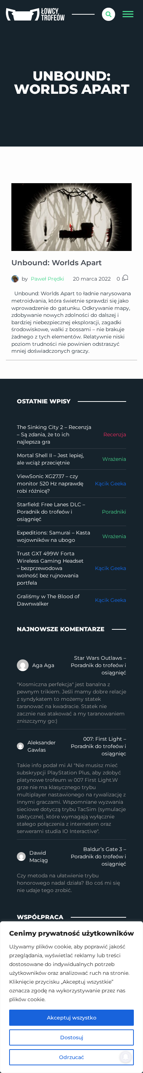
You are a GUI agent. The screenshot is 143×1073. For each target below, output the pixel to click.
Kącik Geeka (110, 483)
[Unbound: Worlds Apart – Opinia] (71, 217)
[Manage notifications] (126, 1057)
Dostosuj (71, 1037)
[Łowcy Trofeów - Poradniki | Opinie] (35, 14)
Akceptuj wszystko (71, 1017)
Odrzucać (71, 1057)
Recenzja (114, 434)
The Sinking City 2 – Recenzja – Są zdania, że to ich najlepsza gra (54, 434)
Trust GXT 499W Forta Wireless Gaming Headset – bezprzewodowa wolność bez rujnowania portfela (50, 568)
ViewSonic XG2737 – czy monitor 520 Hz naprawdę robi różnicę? (50, 483)
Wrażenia (114, 459)
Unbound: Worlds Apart (56, 262)
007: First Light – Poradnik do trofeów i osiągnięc (98, 746)
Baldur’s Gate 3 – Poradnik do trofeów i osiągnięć (98, 856)
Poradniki (114, 511)
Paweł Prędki (47, 278)
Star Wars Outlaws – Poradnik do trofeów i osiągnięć (98, 665)
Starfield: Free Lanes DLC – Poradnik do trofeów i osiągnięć (51, 511)
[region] (71, 997)
